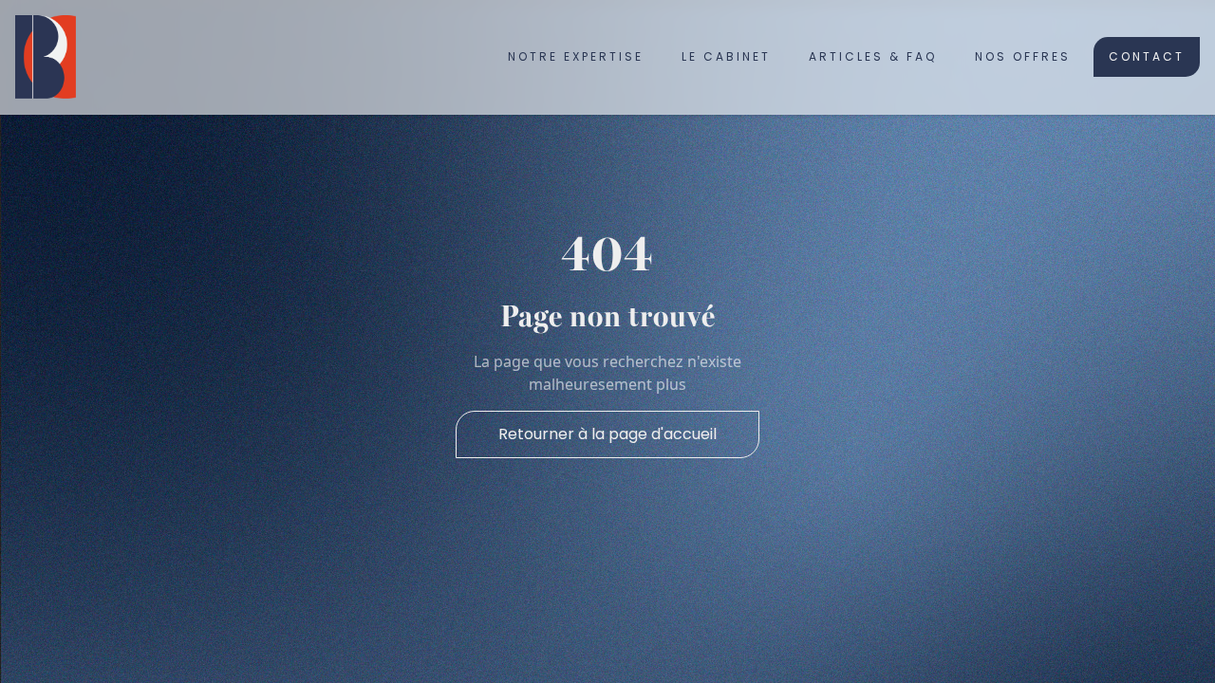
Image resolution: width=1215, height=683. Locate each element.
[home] (45, 57)
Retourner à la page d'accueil (607, 434)
